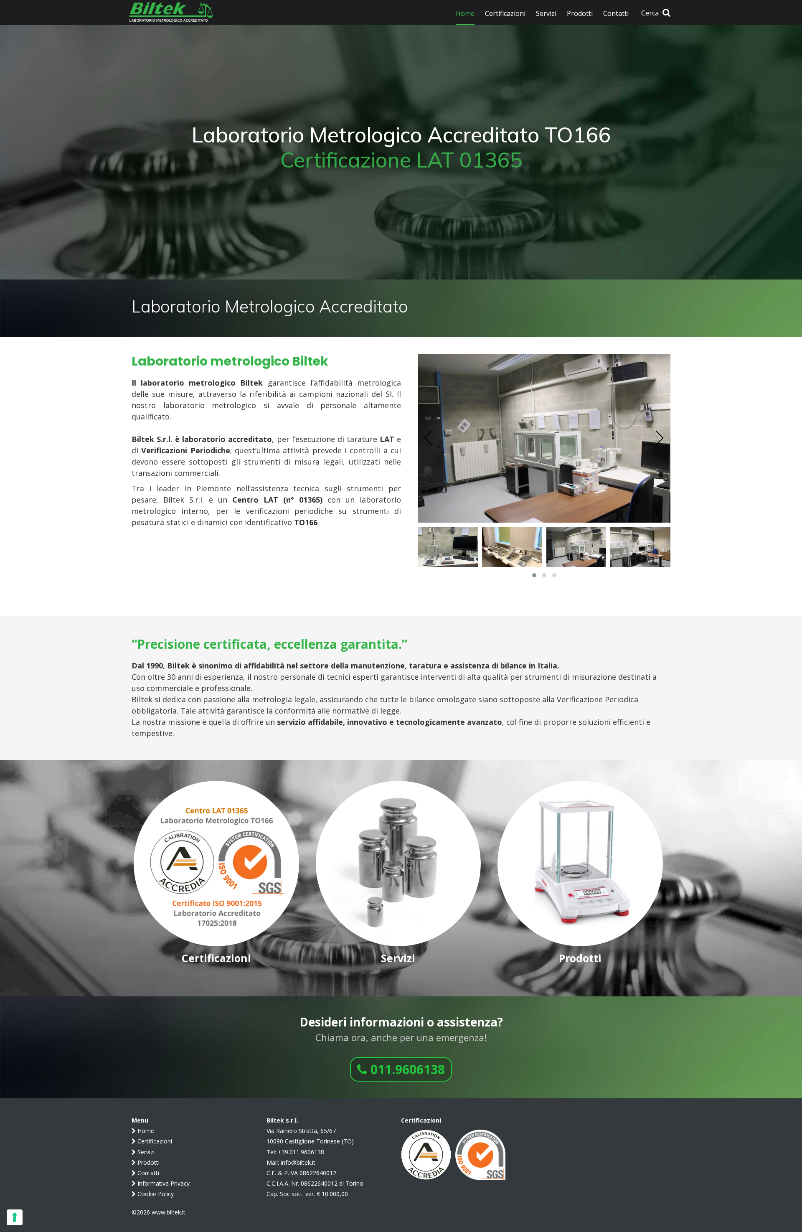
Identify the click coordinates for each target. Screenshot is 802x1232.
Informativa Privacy (163, 1183)
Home (145, 1131)
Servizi (145, 1152)
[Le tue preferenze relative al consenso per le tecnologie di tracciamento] (15, 1217)
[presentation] (428, 438)
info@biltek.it (298, 1162)
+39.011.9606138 (301, 1152)
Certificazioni (154, 1141)
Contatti (147, 1173)
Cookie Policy (155, 1194)
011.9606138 (406, 1069)
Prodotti (148, 1162)
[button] (534, 575)
